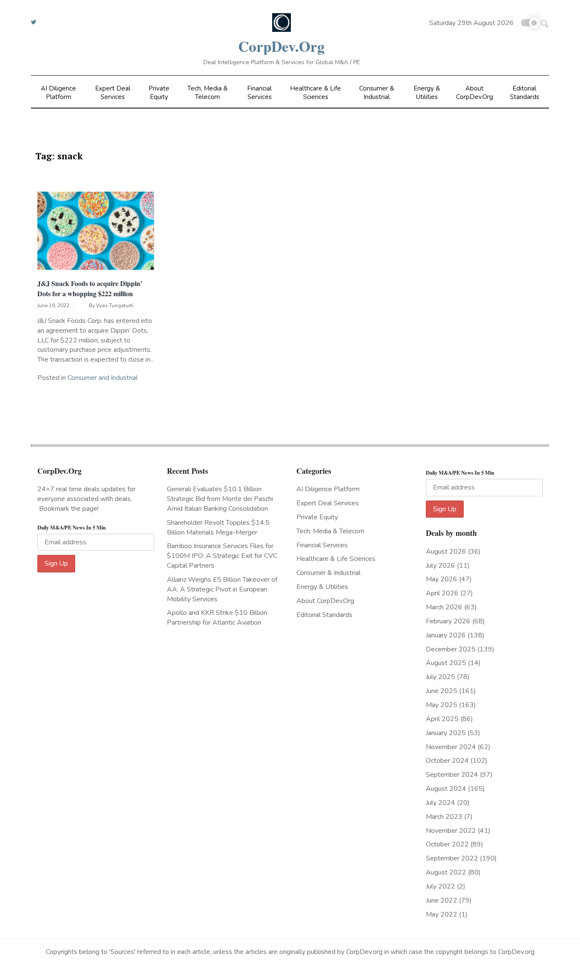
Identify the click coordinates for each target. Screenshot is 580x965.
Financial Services (259, 92)
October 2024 (447, 760)
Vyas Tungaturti (114, 305)
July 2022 (440, 886)
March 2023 (444, 816)
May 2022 (441, 914)
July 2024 (440, 802)
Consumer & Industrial (376, 92)
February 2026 (448, 621)
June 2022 (441, 900)
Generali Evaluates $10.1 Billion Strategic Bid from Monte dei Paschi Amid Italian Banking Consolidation (220, 498)
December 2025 (451, 649)
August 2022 (446, 872)
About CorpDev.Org (474, 92)
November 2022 (451, 830)
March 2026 (444, 607)
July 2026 (440, 565)
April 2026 (442, 593)
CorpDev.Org (281, 46)
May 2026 (441, 579)
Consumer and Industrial (103, 377)
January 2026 (446, 635)
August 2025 (446, 663)
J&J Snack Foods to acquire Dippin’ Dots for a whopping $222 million (89, 288)
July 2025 (440, 677)
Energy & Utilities (427, 92)
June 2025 (441, 691)
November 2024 (451, 747)
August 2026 (446, 551)
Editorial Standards (524, 92)
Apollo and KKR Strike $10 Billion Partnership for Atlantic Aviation (217, 617)
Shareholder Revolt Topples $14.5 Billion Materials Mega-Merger (218, 527)
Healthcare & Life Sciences (315, 92)
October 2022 (447, 844)
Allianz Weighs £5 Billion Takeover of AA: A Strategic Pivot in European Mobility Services (222, 589)
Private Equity (159, 92)
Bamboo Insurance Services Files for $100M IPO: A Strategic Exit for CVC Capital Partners (222, 555)
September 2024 (452, 774)
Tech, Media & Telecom (207, 92)
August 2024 (446, 788)
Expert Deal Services (112, 92)
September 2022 (452, 858)
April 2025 (442, 719)
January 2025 (446, 733)
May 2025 (441, 705)
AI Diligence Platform (58, 92)
